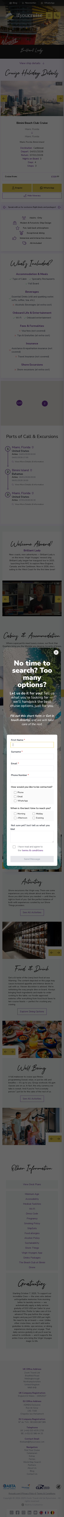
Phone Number (20, 775)
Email (15, 763)
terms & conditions (32, 850)
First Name (18, 740)
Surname (17, 751)
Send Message (32, 859)
